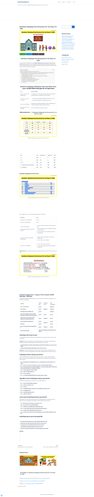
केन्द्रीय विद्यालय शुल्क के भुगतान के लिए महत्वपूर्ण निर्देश (29, 81)
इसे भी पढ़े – (25, 82)
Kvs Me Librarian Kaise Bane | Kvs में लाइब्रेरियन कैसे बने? (33, 483)
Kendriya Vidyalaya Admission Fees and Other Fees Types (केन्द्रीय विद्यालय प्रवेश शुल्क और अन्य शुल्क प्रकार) (37, 72)
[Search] (73, 27)
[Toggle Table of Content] (52, 70)
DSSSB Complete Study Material (68, 59)
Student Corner (64, 64)
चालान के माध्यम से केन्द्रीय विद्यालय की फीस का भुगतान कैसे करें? (29, 80)
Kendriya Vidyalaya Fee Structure (27, 74)
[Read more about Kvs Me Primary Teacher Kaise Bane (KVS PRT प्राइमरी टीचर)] (48, 460)
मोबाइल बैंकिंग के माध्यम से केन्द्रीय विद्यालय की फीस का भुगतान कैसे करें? (31, 79)
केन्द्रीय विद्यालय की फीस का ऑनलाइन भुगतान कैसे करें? (29, 78)
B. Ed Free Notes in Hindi (66, 57)
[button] (75, 2)
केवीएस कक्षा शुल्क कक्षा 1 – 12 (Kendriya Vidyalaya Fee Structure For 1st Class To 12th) (34, 73)
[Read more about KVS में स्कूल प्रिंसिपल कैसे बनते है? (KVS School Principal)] (29, 460)
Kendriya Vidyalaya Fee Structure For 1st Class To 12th (30, 71)
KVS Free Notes (65, 62)
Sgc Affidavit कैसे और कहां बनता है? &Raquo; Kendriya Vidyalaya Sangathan (36, 478)
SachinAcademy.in (23, 2)
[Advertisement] (47, 13)
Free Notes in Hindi (65, 60)
